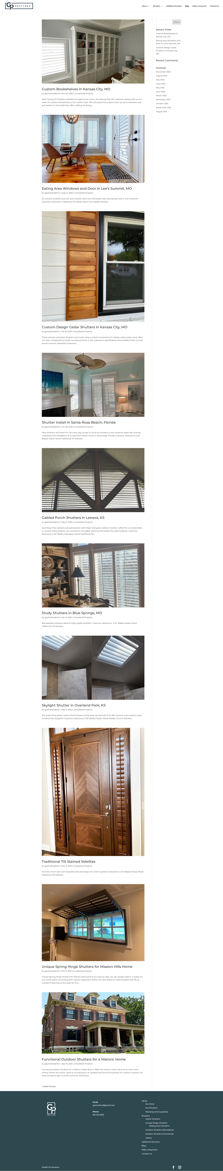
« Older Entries (49, 1086)
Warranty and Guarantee (156, 1112)
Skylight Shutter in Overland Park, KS (74, 705)
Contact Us (214, 6)
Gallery (148, 1138)
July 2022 (160, 80)
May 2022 (160, 88)
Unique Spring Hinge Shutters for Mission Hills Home (87, 967)
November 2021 (163, 99)
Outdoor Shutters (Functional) (159, 1134)
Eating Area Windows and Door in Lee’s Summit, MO (87, 188)
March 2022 (161, 95)
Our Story (149, 1104)
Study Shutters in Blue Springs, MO (72, 613)
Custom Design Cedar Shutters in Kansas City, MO (84, 327)
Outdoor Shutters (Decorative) (159, 1130)
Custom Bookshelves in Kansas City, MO (76, 89)
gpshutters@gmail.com (104, 1105)
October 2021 (162, 103)
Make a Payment (199, 6)
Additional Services (174, 6)
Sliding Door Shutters (159, 1126)
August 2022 (161, 76)
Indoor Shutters (152, 1119)
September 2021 (163, 107)
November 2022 (163, 72)
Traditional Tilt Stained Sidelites (68, 861)
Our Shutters (151, 1108)
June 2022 (160, 84)
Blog (187, 6)
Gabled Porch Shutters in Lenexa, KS (73, 518)
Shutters (156, 6)
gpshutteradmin (52, 93)
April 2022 (160, 92)
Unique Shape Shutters (156, 1123)
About (144, 6)
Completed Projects (84, 93)
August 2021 (161, 111)
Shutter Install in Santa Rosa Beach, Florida (79, 422)
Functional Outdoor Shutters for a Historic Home (84, 1059)
